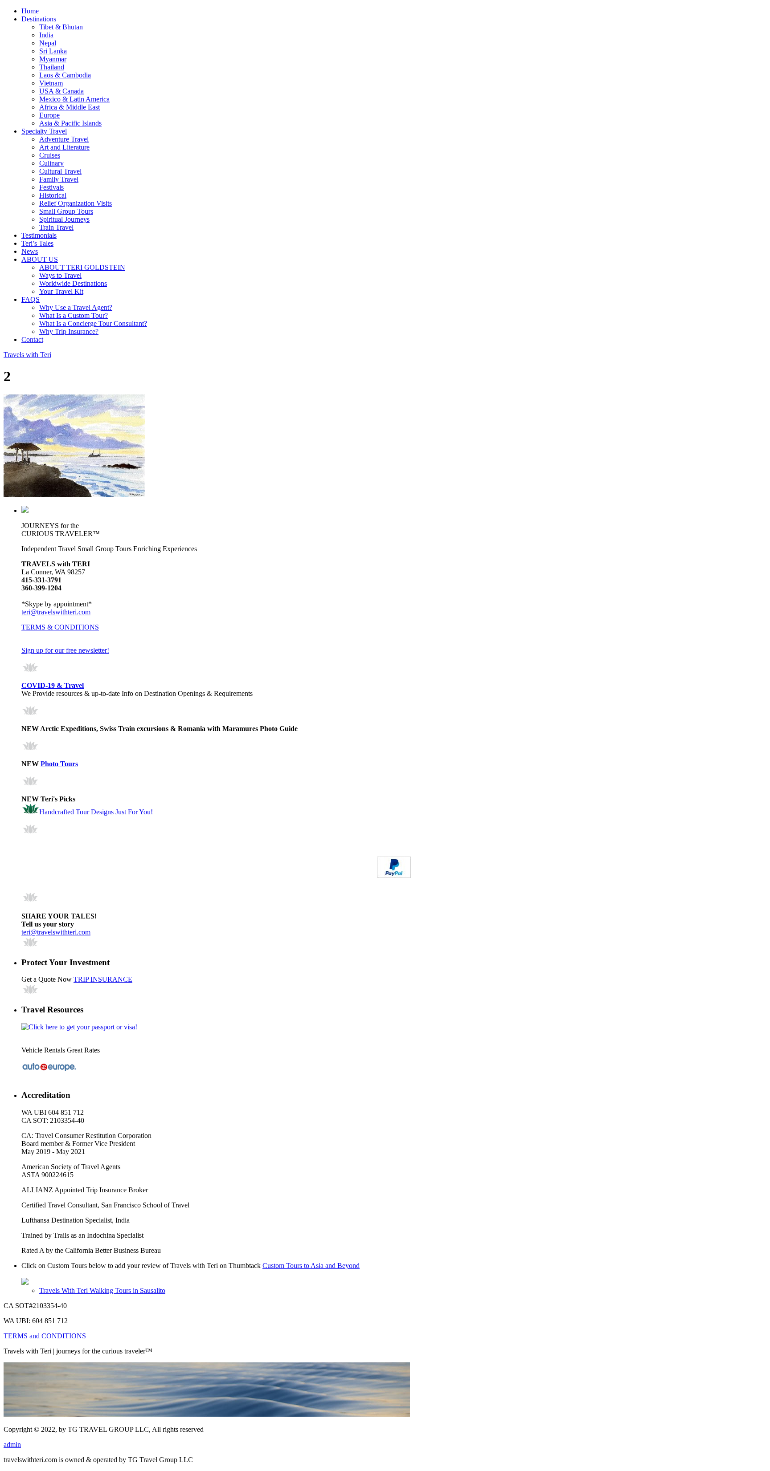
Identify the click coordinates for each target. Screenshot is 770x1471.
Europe (49, 115)
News (29, 251)
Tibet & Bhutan (61, 27)
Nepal (47, 43)
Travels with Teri (27, 354)
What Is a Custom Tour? (73, 315)
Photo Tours (59, 764)
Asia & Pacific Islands (70, 123)
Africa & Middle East (69, 107)
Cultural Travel (60, 171)
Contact (32, 339)
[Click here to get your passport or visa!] (79, 1027)
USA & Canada (61, 91)
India (46, 35)
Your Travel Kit (61, 291)
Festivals (51, 187)
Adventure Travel (64, 139)
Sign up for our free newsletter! (65, 650)
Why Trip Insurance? (68, 331)
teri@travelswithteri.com (55, 612)
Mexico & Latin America (74, 99)
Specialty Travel (44, 131)
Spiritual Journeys (64, 219)
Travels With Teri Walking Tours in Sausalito (102, 1290)
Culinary (51, 163)
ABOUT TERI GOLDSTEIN (82, 267)
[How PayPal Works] (394, 875)
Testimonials (39, 235)
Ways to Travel (60, 275)
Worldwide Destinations (73, 283)
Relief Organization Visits (75, 203)
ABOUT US (39, 259)
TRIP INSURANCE (103, 979)
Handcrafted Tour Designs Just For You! (96, 812)
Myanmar (52, 59)
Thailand (51, 67)
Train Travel (56, 227)
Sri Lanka (53, 51)
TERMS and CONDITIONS (45, 1336)
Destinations (38, 19)
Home (30, 11)
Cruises (49, 155)
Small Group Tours (66, 211)
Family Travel (58, 179)
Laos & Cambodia (65, 75)
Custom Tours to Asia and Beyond (311, 1265)
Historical (52, 195)
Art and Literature (64, 147)
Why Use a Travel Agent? (75, 307)
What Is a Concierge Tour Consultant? (93, 323)
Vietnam (51, 83)
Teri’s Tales (37, 243)
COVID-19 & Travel (52, 685)
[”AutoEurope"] (49, 1070)
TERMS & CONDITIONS (60, 627)
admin (12, 1444)
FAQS (30, 299)
